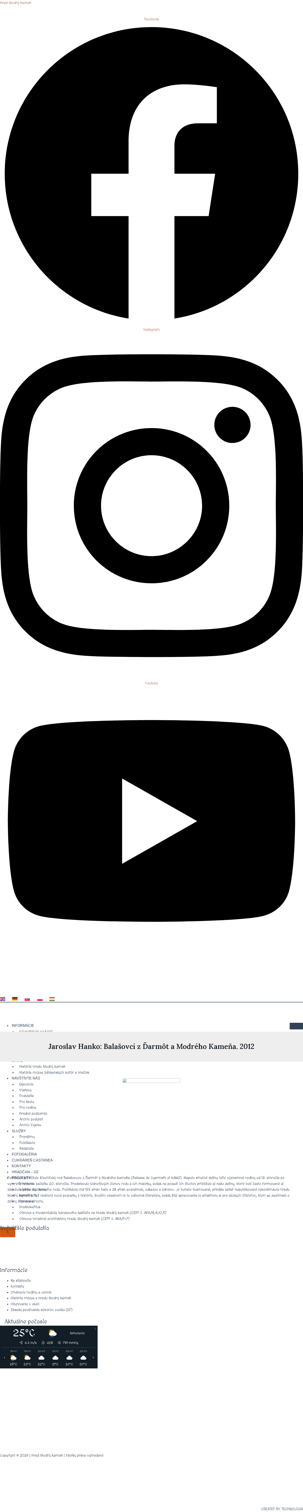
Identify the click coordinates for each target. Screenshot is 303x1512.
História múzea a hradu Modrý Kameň (41, 1298)
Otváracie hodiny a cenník (31, 1292)
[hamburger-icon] (296, 1026)
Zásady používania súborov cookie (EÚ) (42, 1310)
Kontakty (17, 1286)
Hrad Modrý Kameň (15, 3)
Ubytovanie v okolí (25, 1304)
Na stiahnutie (21, 1281)
